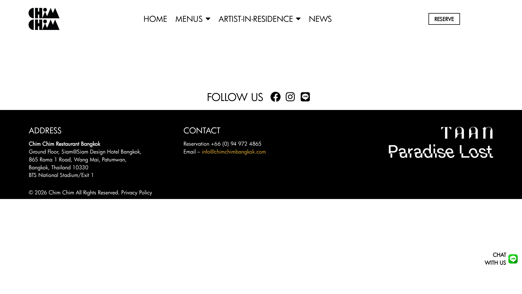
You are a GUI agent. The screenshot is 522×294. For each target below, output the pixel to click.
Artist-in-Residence (256, 18)
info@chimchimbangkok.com (234, 151)
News (320, 18)
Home (155, 18)
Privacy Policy (136, 192)
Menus (189, 18)
